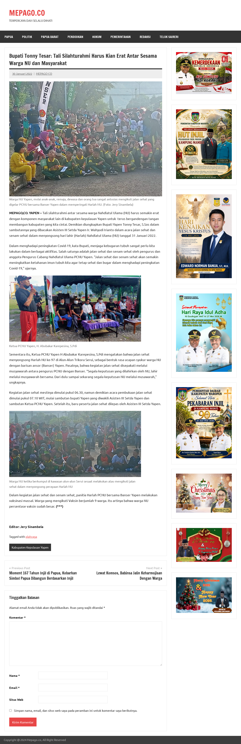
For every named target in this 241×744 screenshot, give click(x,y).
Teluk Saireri (169, 37)
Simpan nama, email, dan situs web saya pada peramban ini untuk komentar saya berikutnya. (75, 710)
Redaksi (145, 37)
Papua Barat (50, 37)
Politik (27, 37)
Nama (14, 676)
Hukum (96, 37)
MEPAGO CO (44, 73)
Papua (9, 37)
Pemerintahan (121, 37)
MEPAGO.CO (27, 12)
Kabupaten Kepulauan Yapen (30, 547)
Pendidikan (75, 37)
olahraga (31, 536)
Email (14, 688)
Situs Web (16, 700)
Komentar (17, 617)
